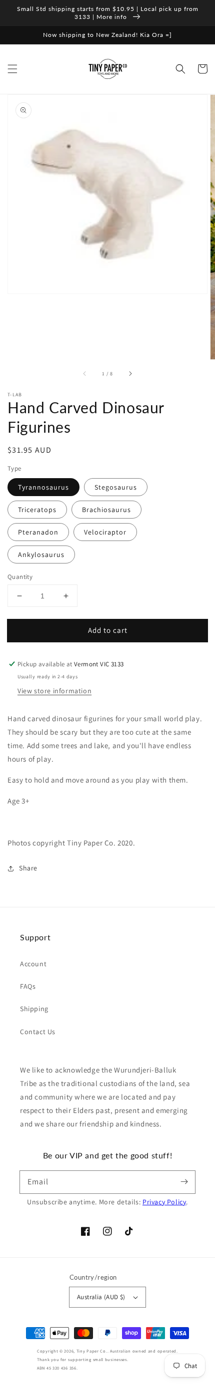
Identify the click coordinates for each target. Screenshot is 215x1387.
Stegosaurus (115, 487)
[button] (13, 69)
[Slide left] (85, 373)
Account (33, 963)
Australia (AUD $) (101, 1297)
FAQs (28, 986)
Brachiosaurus (106, 509)
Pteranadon (38, 532)
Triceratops (37, 509)
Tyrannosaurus (43, 487)
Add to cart (108, 630)
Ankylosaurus (41, 554)
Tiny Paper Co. (92, 1351)
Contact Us (38, 1031)
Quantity (20, 576)
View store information (55, 690)
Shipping (34, 1008)
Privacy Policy (164, 1201)
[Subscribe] (184, 1182)
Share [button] (28, 867)
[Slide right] (130, 373)
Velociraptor (105, 532)
